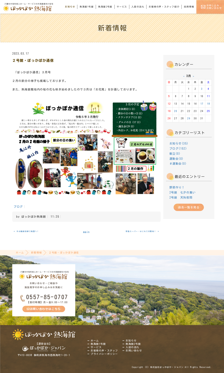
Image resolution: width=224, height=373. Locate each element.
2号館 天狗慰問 (181, 197)
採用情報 (189, 7)
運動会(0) (176, 158)
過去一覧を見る (189, 207)
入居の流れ (137, 7)
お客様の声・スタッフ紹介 (164, 7)
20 (175, 111)
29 (188, 118)
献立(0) (175, 153)
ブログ (18, 206)
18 (208, 104)
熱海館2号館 (105, 7)
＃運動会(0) (178, 163)
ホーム (20, 252)
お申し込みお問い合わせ (214, 6)
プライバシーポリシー (104, 354)
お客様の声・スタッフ (104, 350)
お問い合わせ (134, 350)
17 (201, 104)
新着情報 (36, 252)
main (86, 232)
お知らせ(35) (178, 143)
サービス (122, 7)
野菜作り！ (177, 187)
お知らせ (70, 7)
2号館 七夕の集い (182, 192)
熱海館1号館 (87, 7)
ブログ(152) (178, 148)
